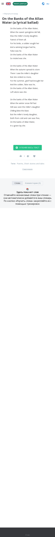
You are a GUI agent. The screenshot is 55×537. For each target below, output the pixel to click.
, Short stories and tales (33, 163)
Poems (20, 163)
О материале (27, 169)
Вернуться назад (11, 14)
